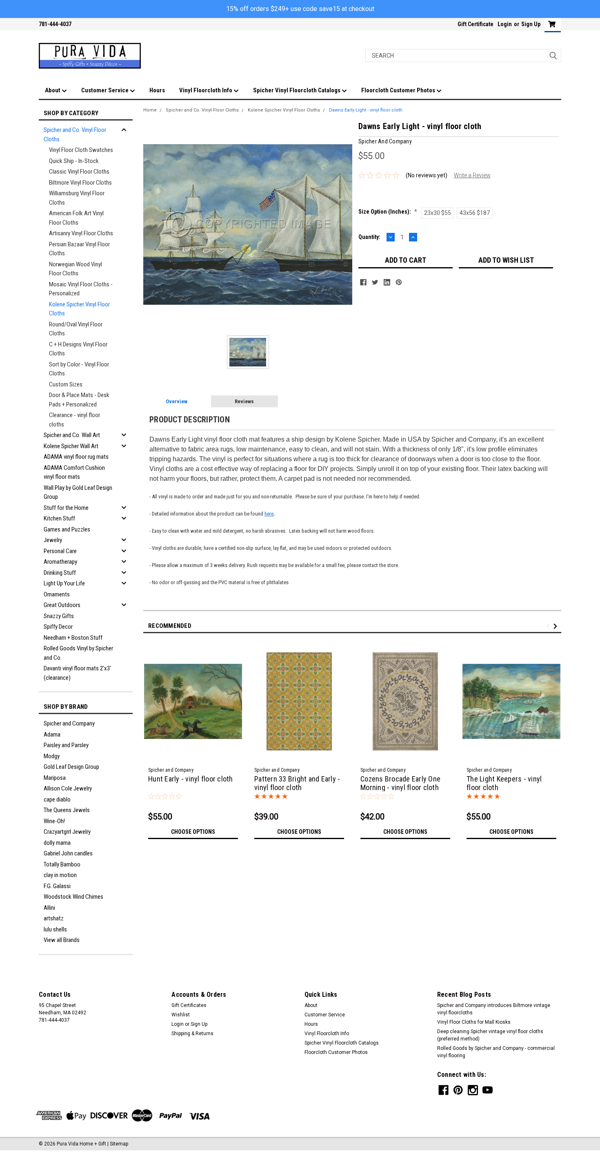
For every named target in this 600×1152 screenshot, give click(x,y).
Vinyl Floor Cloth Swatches (81, 150)
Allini (49, 907)
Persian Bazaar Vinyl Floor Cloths (79, 249)
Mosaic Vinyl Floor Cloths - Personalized (81, 289)
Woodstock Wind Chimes (73, 896)
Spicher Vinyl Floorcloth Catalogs (297, 90)
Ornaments (57, 594)
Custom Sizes (65, 384)
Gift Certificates (189, 1005)
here (268, 514)
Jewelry (53, 540)
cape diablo (57, 799)
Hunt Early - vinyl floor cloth (190, 779)
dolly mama (57, 842)
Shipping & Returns (192, 1033)
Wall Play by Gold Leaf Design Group (78, 492)
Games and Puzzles (67, 529)
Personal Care (60, 551)
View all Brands (62, 940)
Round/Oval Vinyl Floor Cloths (75, 329)
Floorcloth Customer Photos (398, 90)
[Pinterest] (399, 282)
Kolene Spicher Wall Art (71, 446)
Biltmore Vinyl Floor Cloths (80, 182)
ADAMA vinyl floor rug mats (76, 456)
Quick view (193, 757)
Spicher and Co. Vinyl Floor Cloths (75, 134)
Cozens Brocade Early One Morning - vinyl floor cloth (400, 783)
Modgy (52, 756)
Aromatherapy (60, 561)
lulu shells (55, 929)
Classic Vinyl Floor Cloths (79, 171)
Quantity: (369, 237)
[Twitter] (375, 282)
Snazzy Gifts (59, 616)
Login (505, 24)
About (53, 90)
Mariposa (55, 777)
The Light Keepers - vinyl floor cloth (504, 783)
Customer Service (105, 90)
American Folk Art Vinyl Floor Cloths (76, 218)
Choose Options (193, 831)
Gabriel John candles (68, 853)
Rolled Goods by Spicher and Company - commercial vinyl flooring (496, 1051)
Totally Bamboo (62, 864)
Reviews (244, 401)
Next (556, 626)
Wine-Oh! (54, 821)
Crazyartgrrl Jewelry (67, 831)
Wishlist (180, 1015)
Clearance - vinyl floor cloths (74, 419)
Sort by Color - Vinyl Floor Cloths (79, 369)
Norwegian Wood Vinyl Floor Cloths (75, 269)
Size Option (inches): (387, 211)
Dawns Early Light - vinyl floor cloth (365, 110)
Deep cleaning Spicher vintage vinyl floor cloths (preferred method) (490, 1035)
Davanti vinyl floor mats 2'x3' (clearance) (77, 673)
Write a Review (472, 175)
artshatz (54, 918)
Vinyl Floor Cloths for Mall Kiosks (474, 1022)
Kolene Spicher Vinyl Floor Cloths (79, 309)
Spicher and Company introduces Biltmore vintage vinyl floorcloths (493, 1009)
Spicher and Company (69, 723)
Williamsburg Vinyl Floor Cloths (76, 198)
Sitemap (119, 1144)
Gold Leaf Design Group (71, 766)
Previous (549, 626)
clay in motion (60, 875)
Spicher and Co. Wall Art (72, 435)
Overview (176, 401)
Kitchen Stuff (59, 518)
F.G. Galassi (57, 886)
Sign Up (530, 24)
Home (150, 110)
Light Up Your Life (64, 583)
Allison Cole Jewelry (68, 788)
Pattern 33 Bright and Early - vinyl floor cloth (297, 783)
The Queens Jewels (67, 810)
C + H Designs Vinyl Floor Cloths (78, 349)
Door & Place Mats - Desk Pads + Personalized (79, 399)
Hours (157, 90)
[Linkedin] (387, 282)
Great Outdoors (62, 605)
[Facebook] (363, 282)
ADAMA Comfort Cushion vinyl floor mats (74, 472)
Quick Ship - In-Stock (74, 161)
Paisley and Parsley (66, 745)
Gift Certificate (475, 24)
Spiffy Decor (58, 626)
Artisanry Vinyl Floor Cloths (81, 233)
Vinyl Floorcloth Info (206, 90)
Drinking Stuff (60, 572)
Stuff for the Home (66, 507)
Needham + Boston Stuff (73, 637)
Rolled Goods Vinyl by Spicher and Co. (78, 653)
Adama (52, 734)
